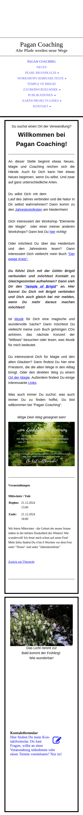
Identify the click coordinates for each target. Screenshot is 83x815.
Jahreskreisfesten (28, 210)
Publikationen (40, 95)
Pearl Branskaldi (40, 72)
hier (52, 232)
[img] (41, 23)
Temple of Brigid (41, 84)
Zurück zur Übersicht (21, 561)
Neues (41, 67)
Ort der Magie (19, 377)
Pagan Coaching (41, 61)
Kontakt (40, 106)
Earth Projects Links (40, 100)
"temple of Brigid (40, 286)
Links (32, 383)
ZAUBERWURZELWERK (40, 89)
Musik (19, 319)
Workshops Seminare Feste (40, 78)
